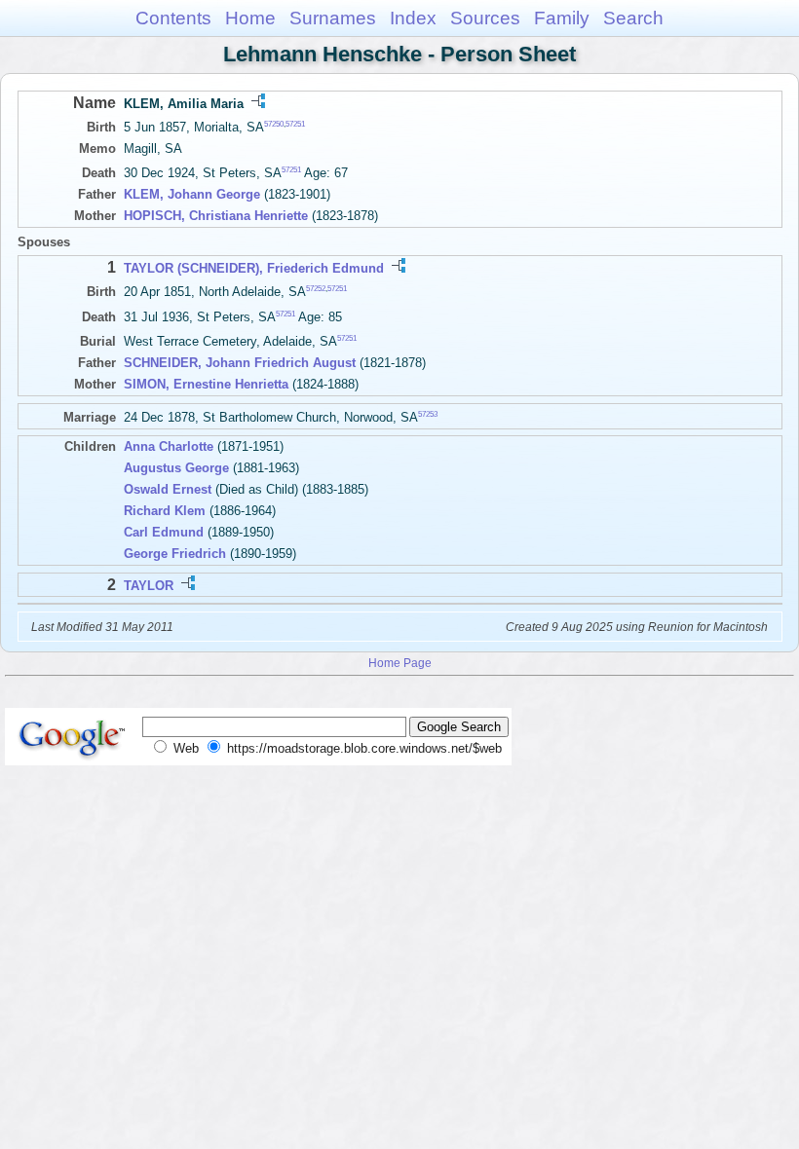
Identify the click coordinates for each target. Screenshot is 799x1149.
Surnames (332, 18)
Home (250, 18)
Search (633, 18)
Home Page (400, 662)
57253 (428, 414)
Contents (173, 18)
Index (413, 18)
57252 (315, 288)
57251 (295, 124)
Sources (485, 18)
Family (562, 18)
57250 (274, 124)
